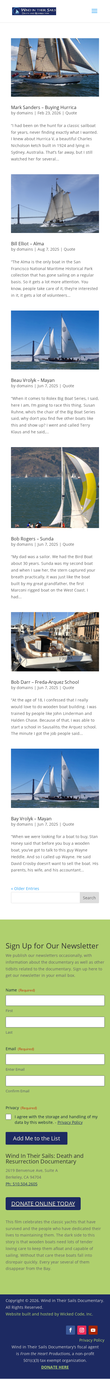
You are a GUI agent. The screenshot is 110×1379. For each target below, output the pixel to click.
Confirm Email (17, 1090)
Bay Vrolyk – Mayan (31, 819)
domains (25, 113)
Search (89, 897)
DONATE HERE (55, 1367)
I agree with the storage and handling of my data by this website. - (56, 1119)
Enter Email (15, 1069)
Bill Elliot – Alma (27, 244)
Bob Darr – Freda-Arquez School (45, 682)
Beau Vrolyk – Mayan (33, 380)
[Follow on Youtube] (93, 1330)
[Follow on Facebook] (70, 1330)
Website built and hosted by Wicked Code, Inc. (49, 1314)
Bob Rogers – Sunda (32, 539)
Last (9, 1032)
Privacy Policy (70, 1122)
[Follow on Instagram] (81, 1330)
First (9, 1010)
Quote (71, 113)
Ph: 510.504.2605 (22, 1183)
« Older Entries (25, 888)
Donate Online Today (43, 1203)
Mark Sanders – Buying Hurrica (43, 107)
